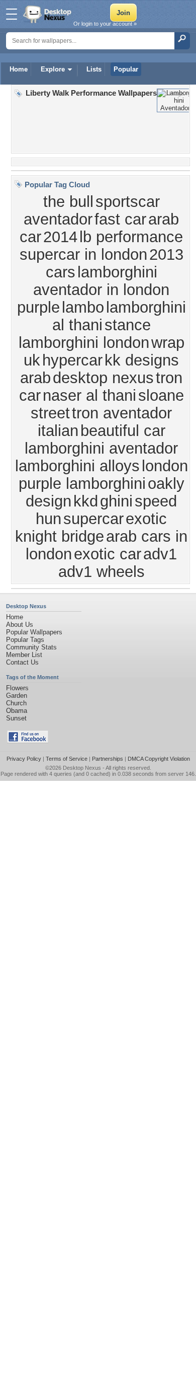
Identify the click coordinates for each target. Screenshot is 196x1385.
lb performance (131, 236)
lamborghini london (84, 342)
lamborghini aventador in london (101, 280)
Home (19, 69)
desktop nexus (103, 377)
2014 (60, 236)
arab (35, 377)
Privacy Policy (24, 759)
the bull (68, 201)
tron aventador (122, 412)
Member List (24, 655)
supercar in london (83, 254)
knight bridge (59, 536)
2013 (166, 254)
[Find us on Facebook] (27, 741)
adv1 (160, 553)
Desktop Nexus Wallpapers (48, 14)
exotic (146, 518)
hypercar (72, 360)
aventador (58, 219)
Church (16, 703)
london (165, 465)
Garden (16, 695)
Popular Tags (25, 639)
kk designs (142, 360)
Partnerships (107, 759)
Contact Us (22, 662)
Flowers (17, 688)
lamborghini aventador (101, 448)
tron (169, 377)
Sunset (16, 718)
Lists (94, 69)
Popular (126, 69)
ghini (116, 500)
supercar (93, 518)
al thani (77, 324)
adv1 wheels (101, 571)
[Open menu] (11, 14)
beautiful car (122, 430)
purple (38, 307)
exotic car (107, 553)
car (30, 395)
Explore (53, 69)
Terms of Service (66, 759)
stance (128, 324)
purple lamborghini (82, 483)
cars (60, 271)
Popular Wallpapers (34, 632)
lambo (83, 307)
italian (58, 430)
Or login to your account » (105, 24)
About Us (19, 624)
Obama (16, 710)
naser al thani (89, 395)
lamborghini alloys (77, 465)
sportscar (127, 201)
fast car (120, 219)
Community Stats (31, 647)
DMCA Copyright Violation (159, 759)
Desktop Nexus (82, 768)
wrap (167, 342)
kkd (85, 500)
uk (32, 360)
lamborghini (146, 307)
